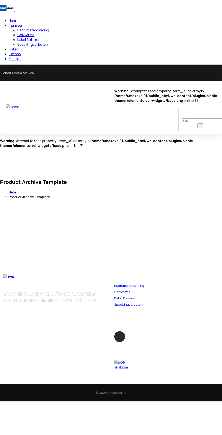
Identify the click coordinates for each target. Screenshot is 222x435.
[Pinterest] (213, 72)
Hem (12, 192)
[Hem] (8, 276)
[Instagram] (195, 72)
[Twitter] (177, 72)
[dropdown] (117, 105)
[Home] (13, 106)
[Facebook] (159, 72)
